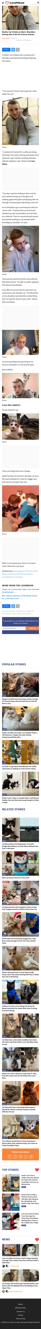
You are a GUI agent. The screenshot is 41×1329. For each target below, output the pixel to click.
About (20, 1304)
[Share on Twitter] (13, 50)
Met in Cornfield (16, 577)
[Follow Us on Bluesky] (26, 1156)
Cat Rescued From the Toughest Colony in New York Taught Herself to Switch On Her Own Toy (19, 908)
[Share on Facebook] (6, 50)
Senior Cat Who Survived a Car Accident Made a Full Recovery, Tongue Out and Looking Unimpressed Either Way (19, 735)
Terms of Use (20, 1319)
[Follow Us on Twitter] (15, 1156)
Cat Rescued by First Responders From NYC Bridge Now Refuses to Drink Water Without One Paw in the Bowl (20, 846)
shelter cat (30, 611)
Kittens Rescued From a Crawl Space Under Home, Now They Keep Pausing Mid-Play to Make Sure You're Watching (20, 974)
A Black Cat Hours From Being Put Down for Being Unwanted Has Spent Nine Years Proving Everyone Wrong (19, 1008)
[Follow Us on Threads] (31, 1156)
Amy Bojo (6, 38)
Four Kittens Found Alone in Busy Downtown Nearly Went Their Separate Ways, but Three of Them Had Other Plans (19, 1143)
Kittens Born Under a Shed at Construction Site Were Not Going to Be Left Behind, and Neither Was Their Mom (30, 1199)
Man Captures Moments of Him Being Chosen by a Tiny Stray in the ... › (19, 597)
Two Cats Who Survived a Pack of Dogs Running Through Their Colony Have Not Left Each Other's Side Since (20, 1260)
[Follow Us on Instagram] (20, 1156)
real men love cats (8, 611)
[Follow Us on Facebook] (10, 1156)
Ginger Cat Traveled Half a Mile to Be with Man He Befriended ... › (20, 591)
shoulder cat (20, 611)
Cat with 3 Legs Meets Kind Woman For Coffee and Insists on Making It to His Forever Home (19, 767)
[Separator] (18, 50)
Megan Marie (13, 1291)
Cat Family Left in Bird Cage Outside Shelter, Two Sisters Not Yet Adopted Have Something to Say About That (20, 1285)
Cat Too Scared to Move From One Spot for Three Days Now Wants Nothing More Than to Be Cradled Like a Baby (30, 1218)
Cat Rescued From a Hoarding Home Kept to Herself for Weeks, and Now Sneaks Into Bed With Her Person (18, 1109)
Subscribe (32, 628)
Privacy (20, 1315)
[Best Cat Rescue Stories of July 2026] (20, 863)
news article (26, 614)
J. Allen (11, 1266)
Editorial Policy (20, 1308)
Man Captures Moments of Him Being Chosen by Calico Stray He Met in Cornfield (20, 574)
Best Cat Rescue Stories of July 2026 (15, 878)
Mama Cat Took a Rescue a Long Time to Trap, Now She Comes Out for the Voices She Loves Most (19, 1075)
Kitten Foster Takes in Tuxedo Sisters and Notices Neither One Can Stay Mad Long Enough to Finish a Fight (20, 800)
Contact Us (20, 1312)
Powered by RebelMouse (36, 4)
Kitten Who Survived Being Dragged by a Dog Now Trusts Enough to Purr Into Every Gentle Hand (19, 940)
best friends (6, 614)
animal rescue (16, 614)
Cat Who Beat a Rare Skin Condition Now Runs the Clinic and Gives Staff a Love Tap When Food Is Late (20, 1042)
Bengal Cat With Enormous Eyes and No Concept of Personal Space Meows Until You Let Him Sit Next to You (20, 701)
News (4, 696)
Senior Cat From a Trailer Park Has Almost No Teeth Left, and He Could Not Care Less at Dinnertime (30, 1179)
